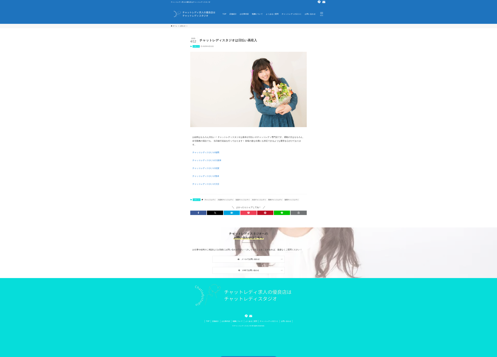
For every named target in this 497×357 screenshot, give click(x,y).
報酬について (238, 321)
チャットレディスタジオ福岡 (205, 152)
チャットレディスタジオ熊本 (205, 176)
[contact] (323, 2)
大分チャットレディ (259, 200)
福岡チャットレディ (292, 200)
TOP (208, 321)
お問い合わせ (286, 321)
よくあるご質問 (251, 321)
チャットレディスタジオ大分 (205, 184)
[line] (319, 2)
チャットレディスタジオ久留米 (206, 160)
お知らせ (196, 46)
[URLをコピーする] (299, 213)
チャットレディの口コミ (269, 321)
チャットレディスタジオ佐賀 (205, 168)
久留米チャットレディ (225, 200)
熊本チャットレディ (275, 200)
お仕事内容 (226, 321)
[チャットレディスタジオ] (193, 14)
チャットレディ (210, 200)
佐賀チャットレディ (243, 200)
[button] (198, 213)
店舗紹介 (215, 321)
